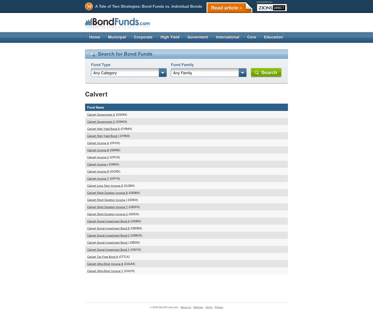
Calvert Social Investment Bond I (108, 242)
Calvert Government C (101, 122)
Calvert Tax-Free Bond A (102, 257)
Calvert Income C (98, 157)
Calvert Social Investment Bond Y (108, 250)
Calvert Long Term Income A (105, 186)
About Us (185, 307)
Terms (208, 307)
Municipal (117, 37)
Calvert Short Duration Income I (107, 200)
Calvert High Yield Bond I (103, 136)
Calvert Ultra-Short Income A (105, 264)
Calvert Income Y (98, 178)
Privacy (219, 307)
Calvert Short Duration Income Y (107, 207)
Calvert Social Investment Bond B (108, 228)
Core (251, 37)
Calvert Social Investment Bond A (108, 221)
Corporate (143, 37)
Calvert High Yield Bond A (103, 129)
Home (94, 37)
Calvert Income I (97, 164)
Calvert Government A (101, 114)
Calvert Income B (98, 150)
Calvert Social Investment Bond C (108, 235)
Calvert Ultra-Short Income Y (105, 271)
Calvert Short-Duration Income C (107, 214)
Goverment (197, 37)
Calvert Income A (98, 143)
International (227, 37)
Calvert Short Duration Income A (107, 193)
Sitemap (198, 307)
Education (273, 37)
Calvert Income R (98, 171)
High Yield (169, 37)
